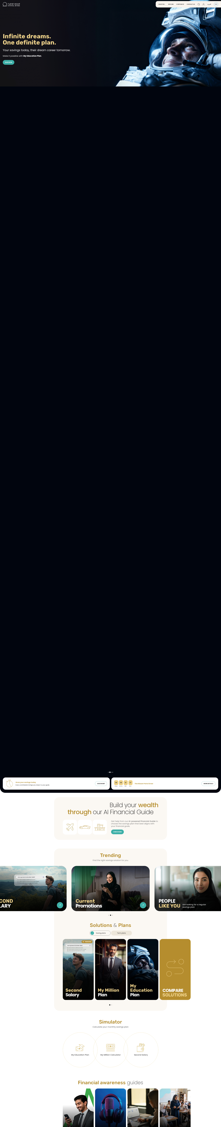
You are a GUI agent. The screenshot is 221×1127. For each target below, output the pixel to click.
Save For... (161, 4)
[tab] (100, 933)
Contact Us (191, 4)
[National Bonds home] (11, 4)
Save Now (8, 62)
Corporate (180, 4)
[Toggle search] (199, 4)
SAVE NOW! (101, 784)
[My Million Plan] (122, 996)
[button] (112, 772)
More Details (208, 784)
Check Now (117, 832)
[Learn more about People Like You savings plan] (60, 905)
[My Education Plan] (154, 996)
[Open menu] (216, 4)
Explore (171, 4)
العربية (209, 4)
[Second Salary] (90, 996)
